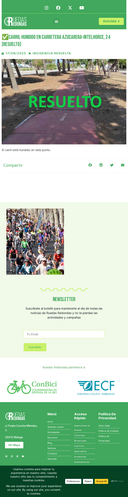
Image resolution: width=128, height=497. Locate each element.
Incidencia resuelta (52, 53)
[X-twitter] (11, 456)
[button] (56, 21)
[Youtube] (23, 456)
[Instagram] (6, 456)
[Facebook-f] (17, 456)
